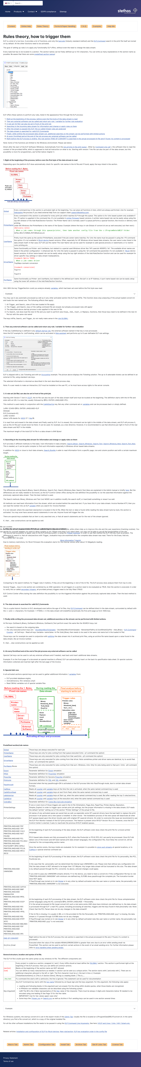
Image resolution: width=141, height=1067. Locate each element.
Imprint (78, 540)
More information (67, 540)
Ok (3, 537)
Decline (11, 537)
